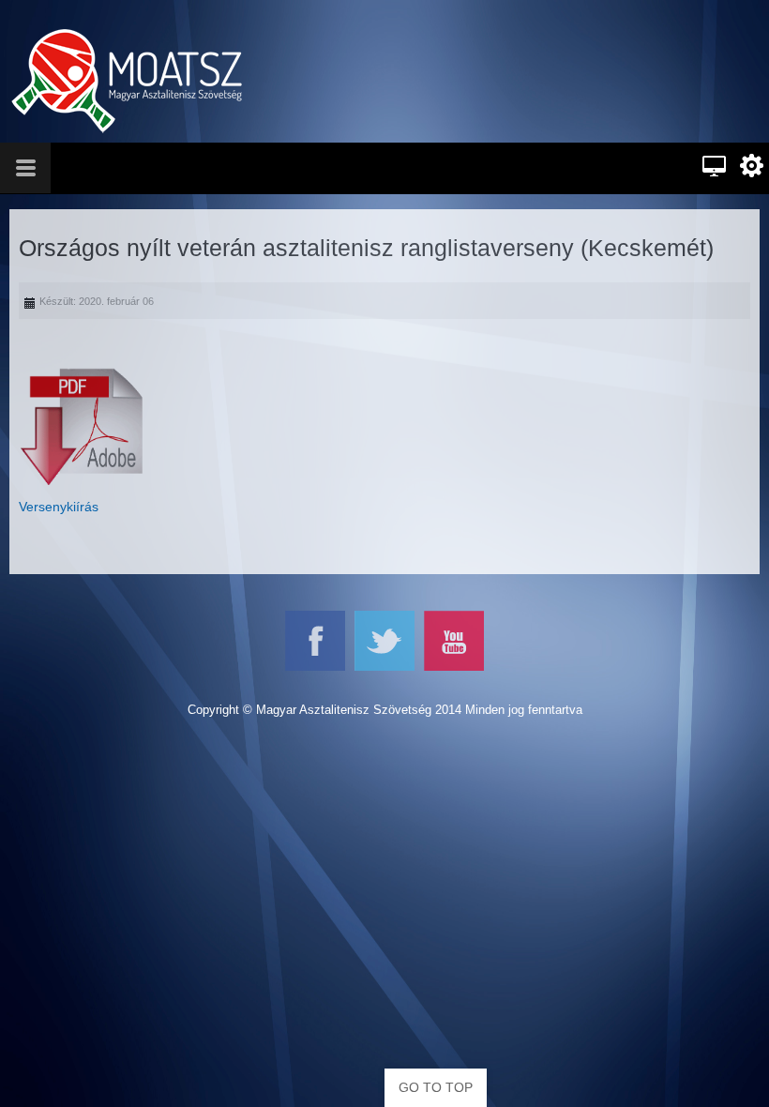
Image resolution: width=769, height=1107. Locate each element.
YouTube (454, 641)
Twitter (384, 641)
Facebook (315, 641)
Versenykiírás (58, 506)
